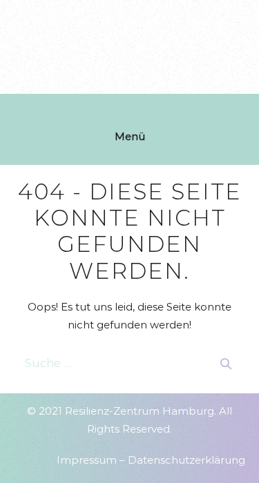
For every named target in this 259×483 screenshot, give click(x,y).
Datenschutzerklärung (186, 459)
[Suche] (225, 363)
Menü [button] (130, 136)
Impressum (87, 459)
